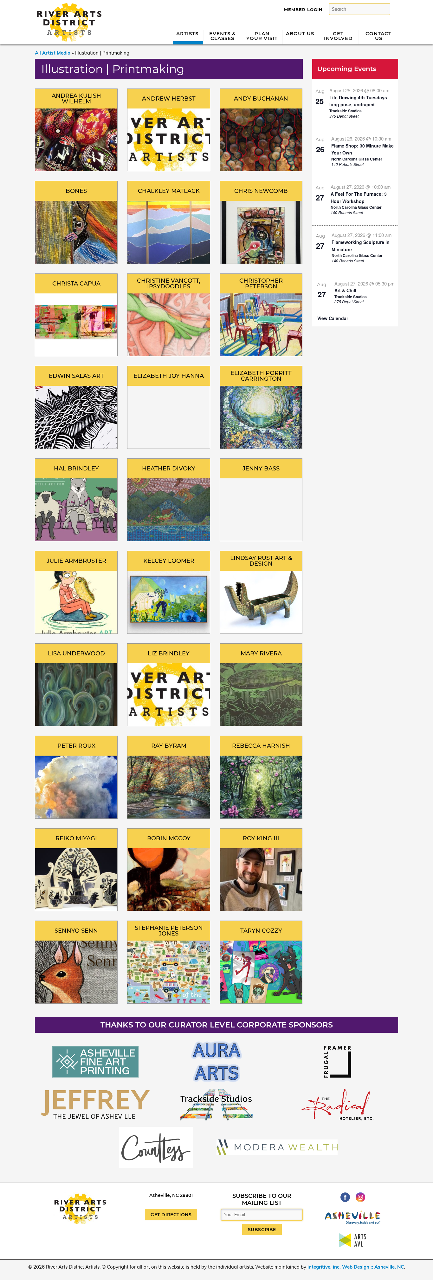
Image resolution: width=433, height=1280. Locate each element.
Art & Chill (345, 290)
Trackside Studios (345, 111)
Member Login (303, 9)
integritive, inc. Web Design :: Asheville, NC (355, 1267)
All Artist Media (52, 53)
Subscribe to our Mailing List (261, 1199)
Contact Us (378, 35)
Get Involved (338, 35)
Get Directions (171, 1215)
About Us (300, 33)
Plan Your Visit (262, 35)
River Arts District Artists (67, 5)
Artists (187, 33)
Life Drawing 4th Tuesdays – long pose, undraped (360, 101)
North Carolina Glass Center (356, 159)
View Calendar (332, 318)
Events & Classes (222, 35)
